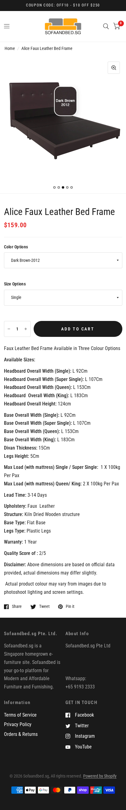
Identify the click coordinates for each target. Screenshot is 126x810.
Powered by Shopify (100, 776)
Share (17, 606)
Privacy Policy (17, 724)
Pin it (70, 606)
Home (10, 48)
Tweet (44, 606)
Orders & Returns (21, 734)
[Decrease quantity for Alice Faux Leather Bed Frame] (8, 329)
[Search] (106, 26)
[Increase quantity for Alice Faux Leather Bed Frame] (25, 329)
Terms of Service (20, 715)
